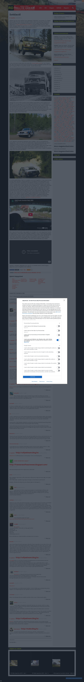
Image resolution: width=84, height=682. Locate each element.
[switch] (58, 326)
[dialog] (42, 341)
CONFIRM (32, 376)
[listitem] (42, 323)
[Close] (64, 300)
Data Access (42, 381)
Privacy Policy (49, 381)
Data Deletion (34, 381)
